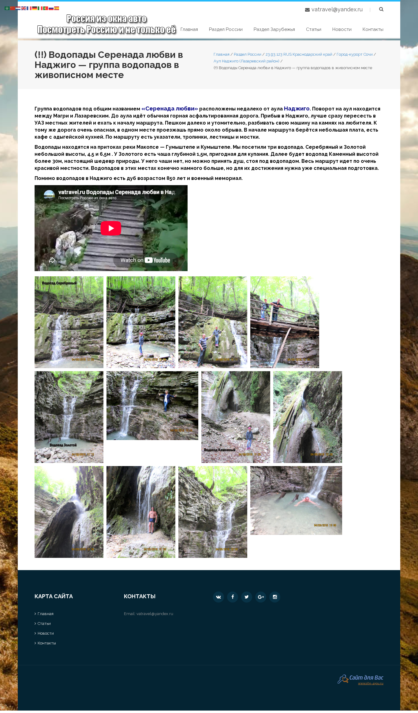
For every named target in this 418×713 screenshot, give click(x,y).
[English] (24, 8)
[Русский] (51, 8)
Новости (342, 29)
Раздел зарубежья (274, 29)
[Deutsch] (35, 8)
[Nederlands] (18, 8)
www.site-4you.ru (370, 682)
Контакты (373, 29)
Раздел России (226, 29)
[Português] (46, 8)
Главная (189, 29)
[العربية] (7, 8)
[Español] (57, 8)
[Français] (29, 8)
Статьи (313, 29)
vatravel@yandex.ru (337, 9)
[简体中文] (13, 8)
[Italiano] (40, 8)
